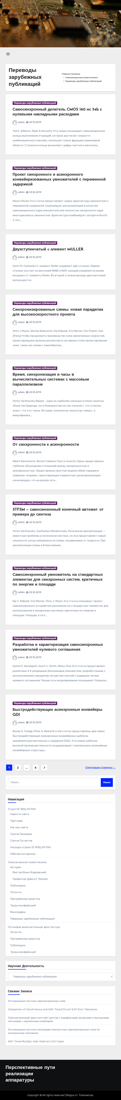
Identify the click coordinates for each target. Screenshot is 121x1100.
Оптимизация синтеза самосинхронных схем (37, 1001)
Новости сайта (19, 814)
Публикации (18, 885)
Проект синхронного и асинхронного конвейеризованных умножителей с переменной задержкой (59, 179)
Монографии (18, 912)
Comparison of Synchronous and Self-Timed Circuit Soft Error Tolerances (52, 1009)
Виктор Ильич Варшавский (29, 872)
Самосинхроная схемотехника (27, 862)
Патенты (15, 892)
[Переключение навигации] (8, 54)
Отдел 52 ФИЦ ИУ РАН (22, 809)
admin (21, 122)
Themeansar (85, 1095)
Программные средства (25, 898)
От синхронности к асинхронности (46, 445)
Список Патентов (21, 840)
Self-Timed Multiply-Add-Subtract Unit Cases (36, 1041)
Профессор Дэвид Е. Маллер (30, 878)
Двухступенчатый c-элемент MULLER (48, 249)
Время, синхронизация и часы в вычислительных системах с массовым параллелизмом (51, 379)
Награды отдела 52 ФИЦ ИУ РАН (30, 847)
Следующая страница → (100, 767)
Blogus (70, 1095)
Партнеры (16, 820)
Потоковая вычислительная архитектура (34, 927)
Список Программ (21, 834)
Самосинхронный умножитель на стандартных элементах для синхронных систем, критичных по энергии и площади (58, 580)
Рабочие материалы (22, 853)
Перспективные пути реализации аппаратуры (30, 1074)
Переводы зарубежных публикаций (35, 103)
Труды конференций (23, 905)
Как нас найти (19, 827)
